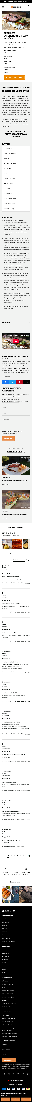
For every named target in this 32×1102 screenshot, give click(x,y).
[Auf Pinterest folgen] (14, 1074)
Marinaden (26, 1099)
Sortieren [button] (4, 554)
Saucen (6, 1099)
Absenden (8, 438)
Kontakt (4, 987)
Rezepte (4, 919)
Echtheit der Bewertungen (9, 1033)
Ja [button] (15, 583)
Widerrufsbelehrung (8, 991)
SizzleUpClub (6, 1007)
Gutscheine (5, 956)
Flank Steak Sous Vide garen (14, 480)
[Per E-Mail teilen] (26, 382)
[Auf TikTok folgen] (23, 1074)
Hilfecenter (5, 981)
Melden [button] (18, 583)
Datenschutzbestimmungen (10, 401)
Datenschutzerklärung (8, 1018)
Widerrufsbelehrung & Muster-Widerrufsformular (11, 1029)
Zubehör (4, 969)
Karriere (4, 935)
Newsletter (5, 1000)
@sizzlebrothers (16, 882)
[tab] (19, 560)
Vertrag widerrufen (9, 1041)
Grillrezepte (5, 922)
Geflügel (6, 72)
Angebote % (5, 953)
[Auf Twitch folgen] (27, 1074)
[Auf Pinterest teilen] (19, 382)
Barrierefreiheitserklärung (9, 1037)
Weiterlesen (5, 484)
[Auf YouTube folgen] (18, 1074)
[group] (16, 533)
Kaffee (4, 972)
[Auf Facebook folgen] (4, 1074)
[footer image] (16, 911)
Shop (3, 950)
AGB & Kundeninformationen (10, 1025)
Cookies (4, 1044)
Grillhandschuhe (11, 110)
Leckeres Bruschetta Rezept (14, 514)
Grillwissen (5, 925)
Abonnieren (9, 1060)
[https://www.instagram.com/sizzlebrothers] (10, 894)
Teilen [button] (22, 583)
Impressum (5, 1015)
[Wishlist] (26, 6)
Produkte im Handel (7, 994)
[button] (7, 544)
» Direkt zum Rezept (14, 77)
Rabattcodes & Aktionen (9, 1003)
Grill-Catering (6, 938)
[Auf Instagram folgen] (9, 1074)
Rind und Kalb (6, 477)
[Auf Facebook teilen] (5, 382)
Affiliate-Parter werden (8, 941)
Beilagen (5, 511)
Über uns (4, 929)
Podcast (4, 932)
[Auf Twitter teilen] (12, 382)
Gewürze (15, 1099)
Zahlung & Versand (7, 984)
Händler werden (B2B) (8, 997)
